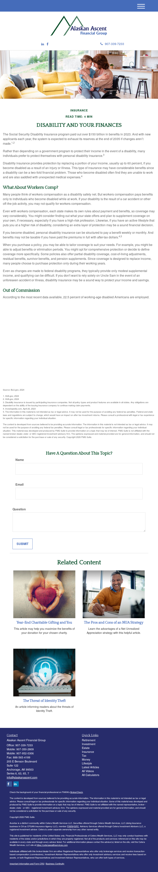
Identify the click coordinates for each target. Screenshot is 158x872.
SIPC (76, 826)
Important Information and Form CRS (27, 863)
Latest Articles (90, 767)
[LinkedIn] (42, 44)
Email (19, 484)
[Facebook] (47, 44)
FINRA (70, 826)
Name (19, 460)
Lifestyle (87, 763)
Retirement (88, 740)
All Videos (88, 771)
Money (86, 759)
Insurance (88, 752)
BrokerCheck (76, 792)
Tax (84, 755)
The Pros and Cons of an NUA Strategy (113, 623)
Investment (88, 744)
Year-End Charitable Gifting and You (44, 623)
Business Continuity (55, 863)
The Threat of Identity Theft (44, 701)
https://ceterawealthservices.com (52, 845)
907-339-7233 (114, 44)
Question (19, 509)
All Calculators (90, 775)
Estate (86, 748)
